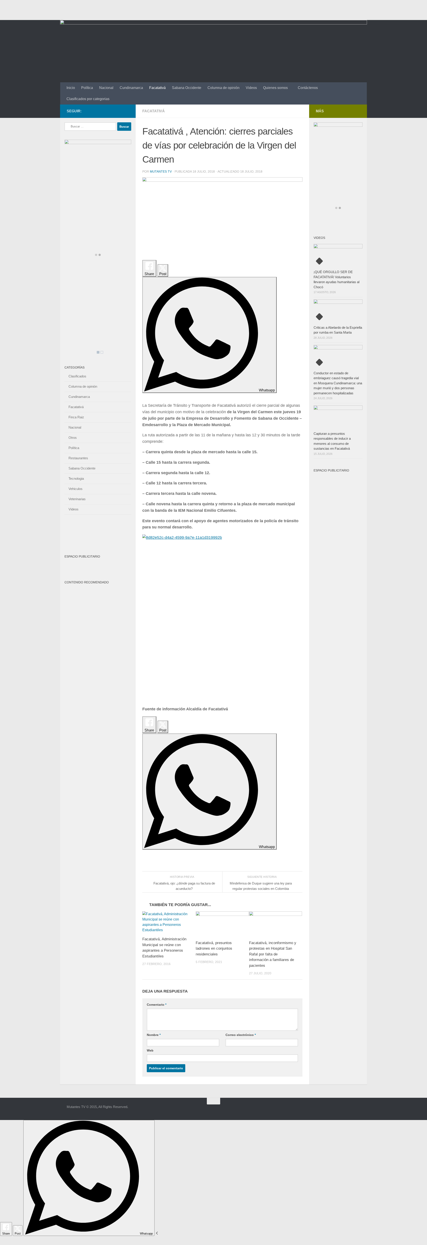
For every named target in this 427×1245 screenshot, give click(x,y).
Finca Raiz (76, 417)
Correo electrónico (241, 1035)
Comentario (156, 1004)
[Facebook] (105, 111)
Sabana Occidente (186, 88)
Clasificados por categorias (87, 99)
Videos (251, 88)
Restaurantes (78, 458)
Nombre (154, 1035)
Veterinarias (77, 499)
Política (87, 88)
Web (150, 1050)
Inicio (70, 88)
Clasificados (77, 376)
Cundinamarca (131, 88)
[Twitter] (119, 111)
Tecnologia (76, 478)
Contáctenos (308, 88)
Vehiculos (75, 489)
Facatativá (157, 88)
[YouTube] (112, 111)
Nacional (106, 88)
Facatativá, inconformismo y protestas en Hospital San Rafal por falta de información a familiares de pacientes (272, 954)
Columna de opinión (223, 88)
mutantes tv (161, 171)
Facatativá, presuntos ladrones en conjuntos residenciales (214, 948)
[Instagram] (126, 111)
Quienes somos (275, 88)
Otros (72, 437)
